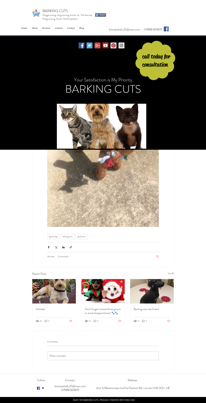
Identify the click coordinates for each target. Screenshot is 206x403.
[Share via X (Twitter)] (56, 247)
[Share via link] (70, 247)
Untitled (40, 309)
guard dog (53, 236)
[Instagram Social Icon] (121, 45)
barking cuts (67, 236)
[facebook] (166, 29)
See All (171, 273)
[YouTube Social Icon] (105, 45)
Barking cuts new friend (146, 309)
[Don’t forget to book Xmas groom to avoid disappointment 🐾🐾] (103, 291)
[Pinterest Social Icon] (113, 45)
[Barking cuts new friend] (152, 291)
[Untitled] (54, 291)
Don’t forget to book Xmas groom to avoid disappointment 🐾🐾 (103, 311)
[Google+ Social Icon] (97, 45)
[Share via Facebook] (48, 247)
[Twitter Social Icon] (89, 45)
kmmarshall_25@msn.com (124, 29)
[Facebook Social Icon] (81, 45)
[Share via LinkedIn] (63, 247)
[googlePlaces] (42, 388)
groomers (82, 236)
